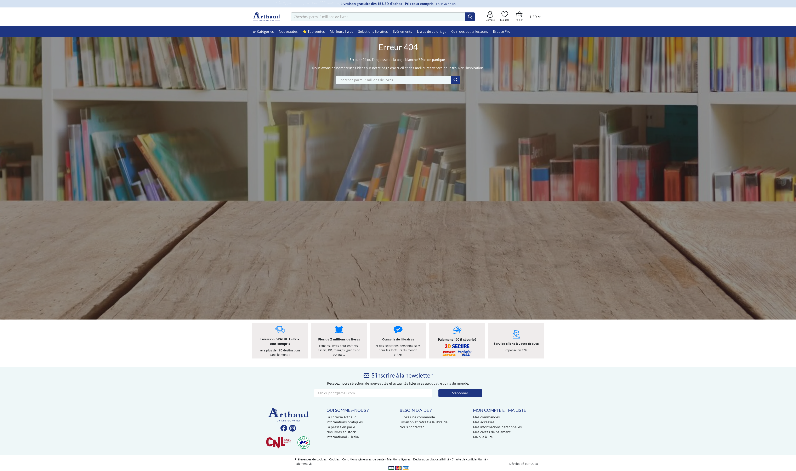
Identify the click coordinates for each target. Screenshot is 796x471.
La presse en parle (340, 427)
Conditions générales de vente (363, 459)
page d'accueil (393, 68)
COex (534, 464)
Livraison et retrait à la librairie (424, 422)
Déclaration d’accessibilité (431, 459)
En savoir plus (446, 4)
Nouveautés (288, 31)
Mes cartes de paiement (492, 432)
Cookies (334, 459)
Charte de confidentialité (469, 459)
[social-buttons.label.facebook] (283, 428)
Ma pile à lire (483, 437)
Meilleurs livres (341, 31)
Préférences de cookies (311, 459)
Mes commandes (486, 417)
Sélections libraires (373, 31)
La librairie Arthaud (341, 417)
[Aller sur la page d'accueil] (266, 17)
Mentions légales (399, 459)
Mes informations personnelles (497, 427)
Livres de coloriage (431, 31)
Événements (402, 31)
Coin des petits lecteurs (469, 31)
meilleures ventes (429, 68)
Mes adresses (483, 422)
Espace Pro (501, 31)
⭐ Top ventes (314, 31)
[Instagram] (292, 428)
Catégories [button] (265, 31)
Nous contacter (412, 427)
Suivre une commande (417, 417)
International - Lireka (342, 437)
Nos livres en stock (341, 432)
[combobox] (378, 16)
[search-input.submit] (470, 16)
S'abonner (460, 393)
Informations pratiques (344, 422)
